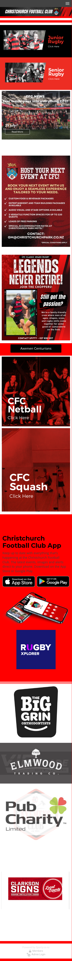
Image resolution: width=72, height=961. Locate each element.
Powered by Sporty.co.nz (36, 947)
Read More (17, 131)
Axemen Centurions (35, 348)
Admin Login (38, 954)
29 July (10, 125)
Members (37, 950)
